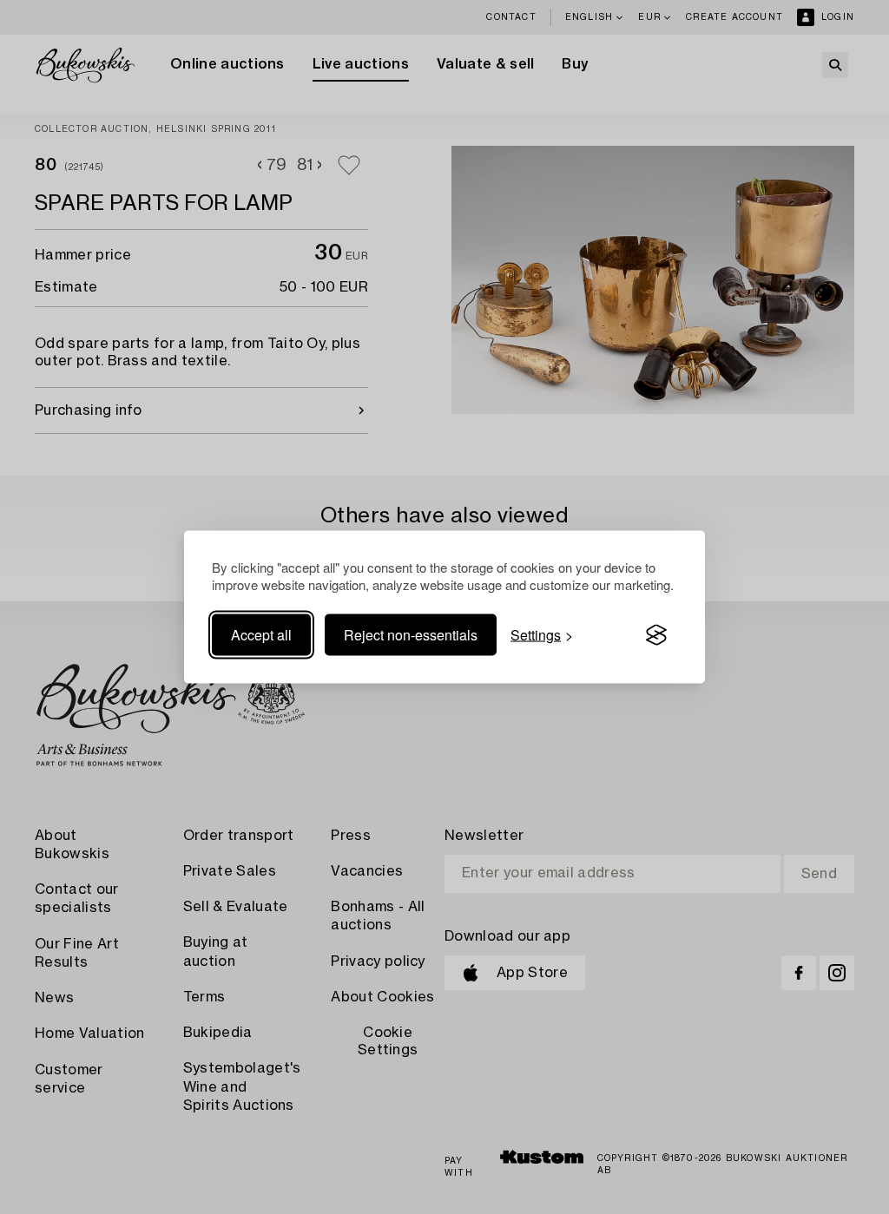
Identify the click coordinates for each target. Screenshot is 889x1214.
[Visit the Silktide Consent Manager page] (656, 635)
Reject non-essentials (410, 635)
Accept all (261, 635)
